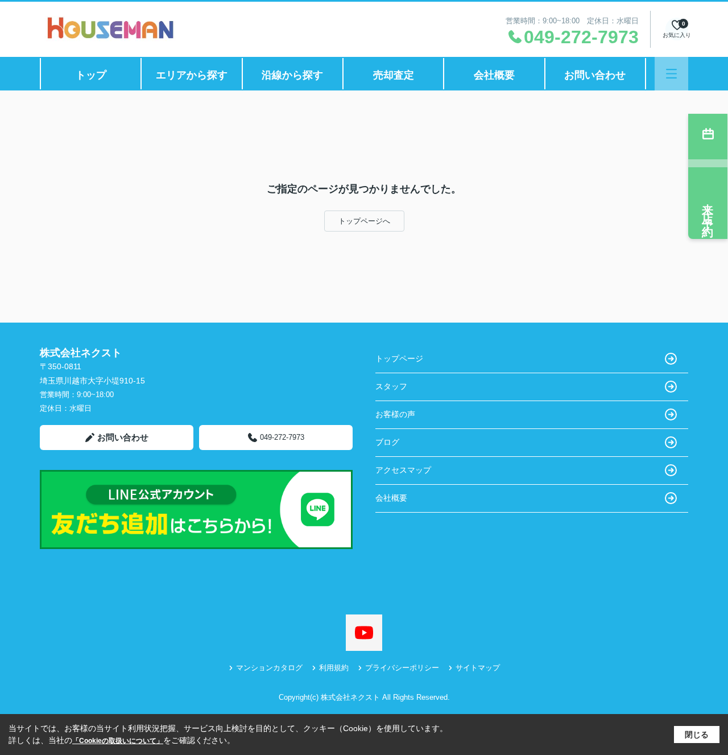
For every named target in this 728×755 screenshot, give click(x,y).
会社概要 (494, 75)
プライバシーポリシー (402, 667)
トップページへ (364, 221)
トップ (91, 75)
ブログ (387, 442)
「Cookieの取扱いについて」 (117, 741)
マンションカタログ (269, 667)
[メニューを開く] (671, 74)
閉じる (697, 734)
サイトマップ (478, 667)
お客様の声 (395, 414)
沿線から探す (292, 75)
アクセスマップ (403, 470)
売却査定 (393, 75)
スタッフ (391, 386)
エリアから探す (192, 75)
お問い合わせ (595, 75)
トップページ (399, 358)
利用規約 (334, 667)
